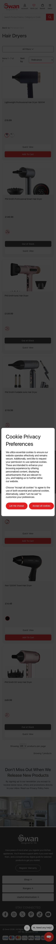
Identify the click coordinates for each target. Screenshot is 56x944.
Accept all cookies (41, 505)
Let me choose (16, 505)
